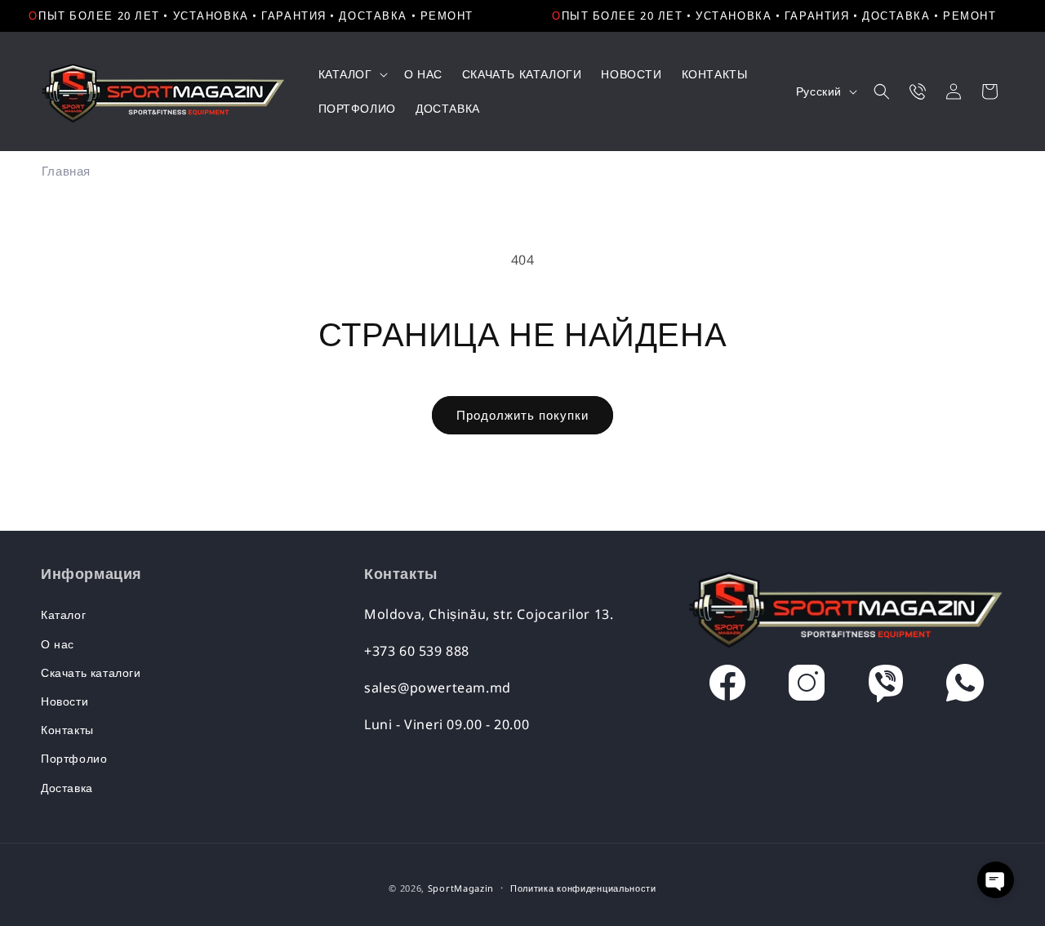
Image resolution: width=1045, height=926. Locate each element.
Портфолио (74, 758)
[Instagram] (806, 686)
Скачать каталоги (91, 672)
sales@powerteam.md (437, 688)
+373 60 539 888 (416, 651)
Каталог (63, 614)
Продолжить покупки (522, 415)
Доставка (67, 787)
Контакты (67, 729)
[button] (351, 74)
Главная (66, 170)
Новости (64, 701)
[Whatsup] (965, 686)
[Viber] (885, 686)
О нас (57, 644)
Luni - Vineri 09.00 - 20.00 (446, 724)
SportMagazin (461, 888)
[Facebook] (727, 686)
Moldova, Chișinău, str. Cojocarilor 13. (488, 614)
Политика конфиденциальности (583, 888)
